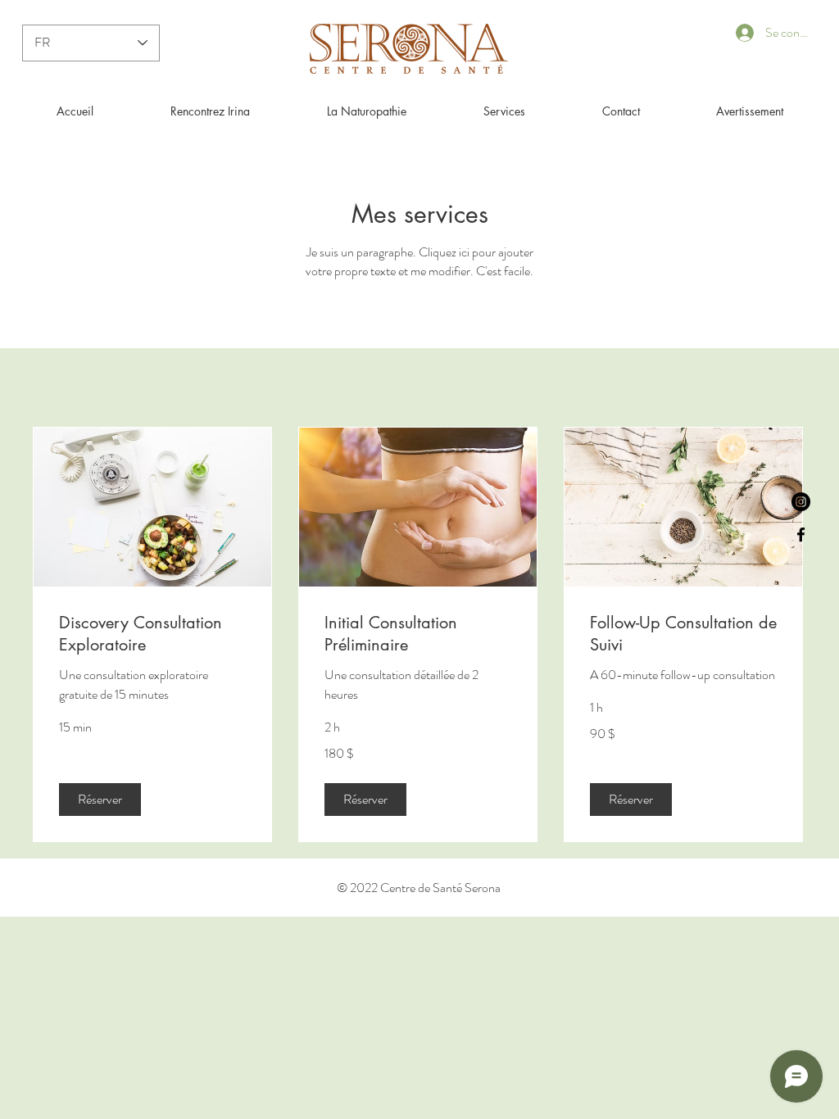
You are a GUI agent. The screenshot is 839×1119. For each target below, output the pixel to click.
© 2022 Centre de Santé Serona (419, 887)
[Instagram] (800, 501)
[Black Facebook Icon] (800, 534)
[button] (100, 799)
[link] (152, 633)
